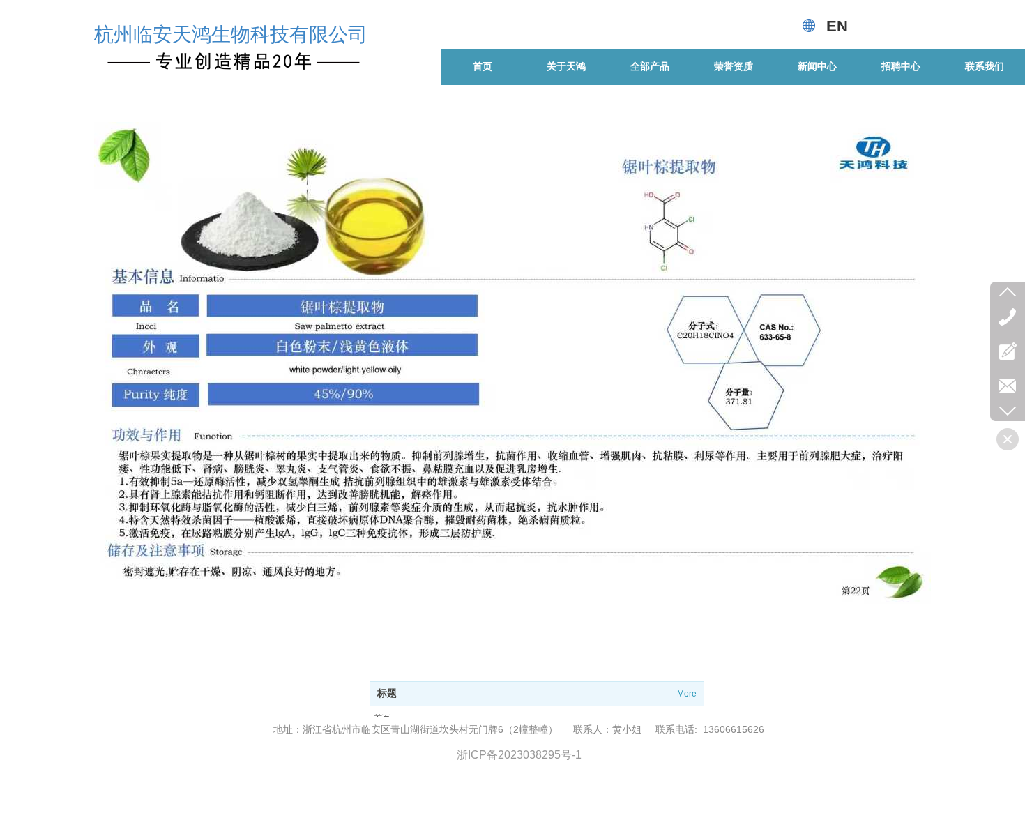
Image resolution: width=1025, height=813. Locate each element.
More (687, 694)
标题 (387, 693)
